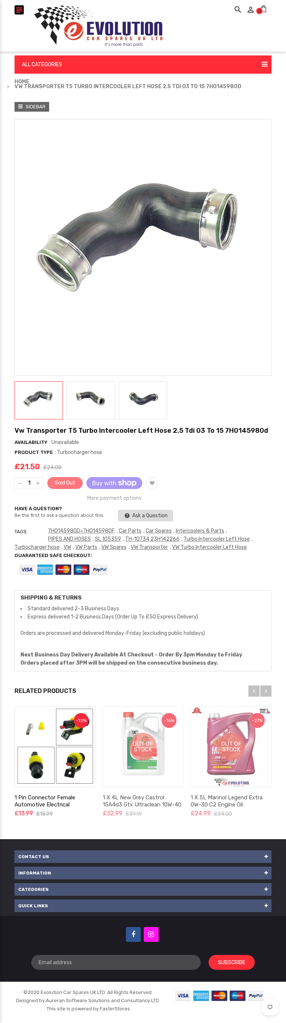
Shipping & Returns (51, 597)
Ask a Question (149, 515)
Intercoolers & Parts (200, 531)
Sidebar (35, 106)
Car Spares (159, 531)
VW (67, 547)
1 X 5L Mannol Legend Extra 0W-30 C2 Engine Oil (227, 801)
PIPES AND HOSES (69, 539)
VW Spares (114, 547)
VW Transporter (149, 547)
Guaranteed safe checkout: (53, 555)
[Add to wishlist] (152, 483)
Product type (34, 452)
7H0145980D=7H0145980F (81, 531)
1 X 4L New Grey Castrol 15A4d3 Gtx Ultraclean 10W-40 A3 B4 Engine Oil (142, 804)
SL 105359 (108, 539)
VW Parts (86, 547)
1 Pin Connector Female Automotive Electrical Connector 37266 (45, 804)
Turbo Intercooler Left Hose (217, 539)
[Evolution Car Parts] (220, 995)
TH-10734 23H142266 (152, 539)
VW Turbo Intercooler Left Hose (209, 547)
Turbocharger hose (37, 547)
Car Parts (130, 531)
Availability (31, 442)
